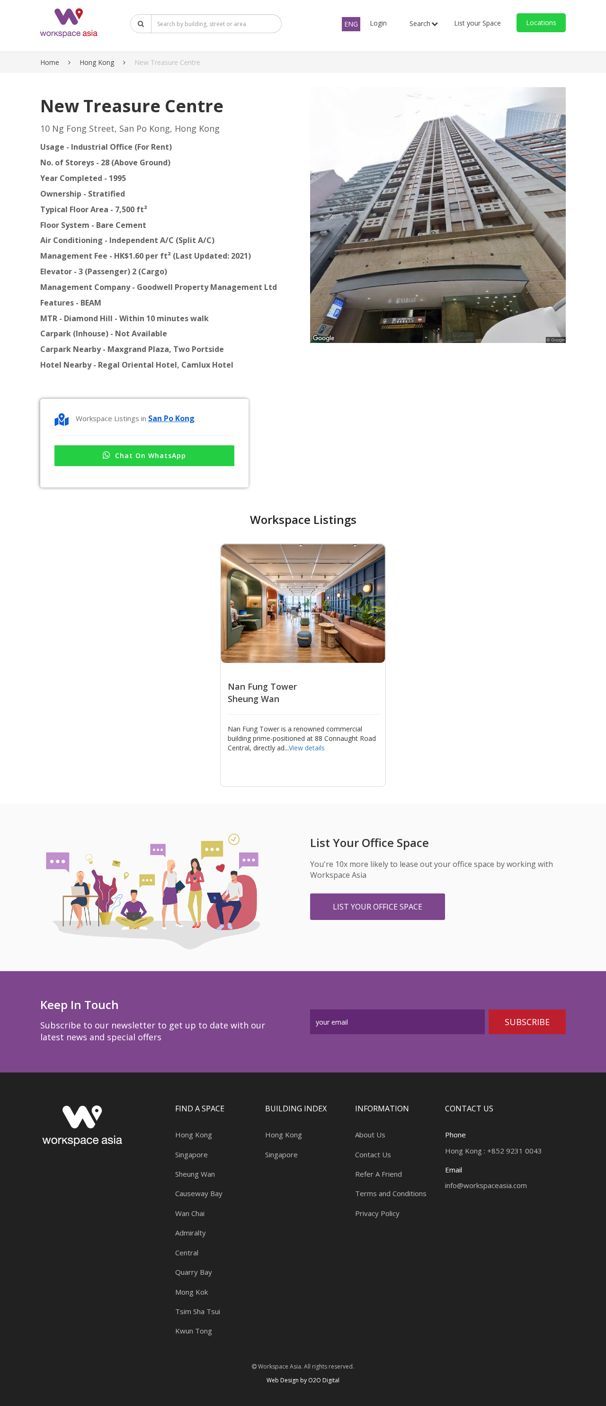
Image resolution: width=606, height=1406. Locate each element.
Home (49, 62)
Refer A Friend (378, 1174)
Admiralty (190, 1232)
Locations (541, 22)
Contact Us (373, 1154)
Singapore (191, 1154)
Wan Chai (190, 1213)
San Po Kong (171, 418)
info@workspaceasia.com (486, 1185)
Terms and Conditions (391, 1193)
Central (186, 1252)
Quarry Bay (193, 1272)
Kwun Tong (193, 1330)
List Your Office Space (377, 906)
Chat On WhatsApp (150, 455)
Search (420, 23)
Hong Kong (97, 62)
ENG (351, 23)
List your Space (477, 22)
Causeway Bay (199, 1193)
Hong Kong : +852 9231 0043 (493, 1150)
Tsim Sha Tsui (197, 1311)
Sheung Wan (195, 1174)
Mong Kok (191, 1292)
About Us (370, 1134)
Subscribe (527, 1021)
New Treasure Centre (167, 62)
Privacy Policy (377, 1213)
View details (307, 747)
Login (378, 22)
